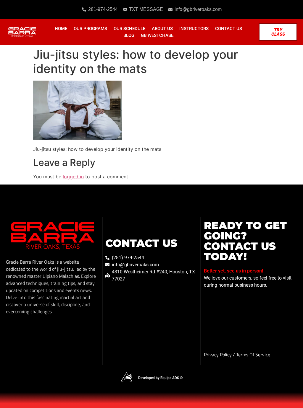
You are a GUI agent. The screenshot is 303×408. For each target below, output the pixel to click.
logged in (73, 176)
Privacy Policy (218, 354)
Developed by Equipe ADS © (160, 378)
